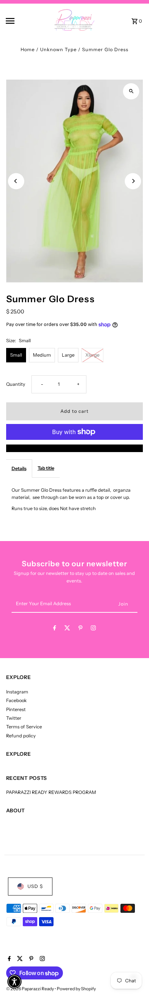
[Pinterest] (80, 629)
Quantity (15, 384)
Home (28, 49)
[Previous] (16, 181)
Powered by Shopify (76, 988)
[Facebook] (54, 629)
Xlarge (92, 355)
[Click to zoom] (131, 91)
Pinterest (16, 709)
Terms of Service (24, 726)
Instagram (17, 691)
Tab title (46, 468)
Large (68, 355)
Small (16, 355)
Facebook (16, 700)
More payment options (74, 448)
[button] (14, 981)
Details (19, 468)
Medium (42, 355)
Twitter (13, 718)
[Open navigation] (19, 21)
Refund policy (21, 735)
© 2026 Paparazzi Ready (30, 988)
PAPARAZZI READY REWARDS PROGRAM (51, 792)
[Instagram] (93, 629)
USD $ (35, 886)
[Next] (133, 181)
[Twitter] (67, 629)
